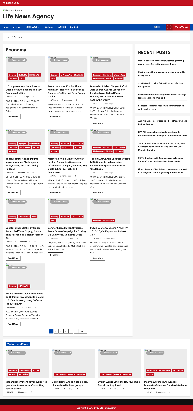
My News (119, 79)
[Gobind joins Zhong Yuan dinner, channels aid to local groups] (73, 363)
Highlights (23, 75)
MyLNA (16, 27)
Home (5, 27)
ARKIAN (62, 27)
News (22, 79)
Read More (14, 117)
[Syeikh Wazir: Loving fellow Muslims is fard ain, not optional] (119, 363)
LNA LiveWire (32, 27)
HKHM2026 (152, 370)
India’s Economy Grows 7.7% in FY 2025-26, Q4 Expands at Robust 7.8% (109, 231)
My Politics (23, 374)
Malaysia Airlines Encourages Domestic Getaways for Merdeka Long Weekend (165, 385)
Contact (74, 27)
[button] (157, 27)
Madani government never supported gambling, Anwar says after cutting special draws (26, 385)
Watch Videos (181, 27)
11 (76, 331)
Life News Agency (28, 16)
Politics (12, 220)
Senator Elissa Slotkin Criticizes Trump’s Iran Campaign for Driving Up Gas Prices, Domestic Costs (67, 231)
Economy (12, 75)
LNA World (13, 79)
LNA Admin (11, 307)
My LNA (109, 79)
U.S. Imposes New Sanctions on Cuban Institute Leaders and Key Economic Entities (24, 89)
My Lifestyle (178, 370)
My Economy (98, 79)
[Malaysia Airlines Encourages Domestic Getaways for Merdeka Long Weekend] (165, 363)
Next (83, 331)
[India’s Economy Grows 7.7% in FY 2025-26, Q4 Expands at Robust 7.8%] (110, 211)
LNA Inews (11, 97)
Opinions (49, 27)
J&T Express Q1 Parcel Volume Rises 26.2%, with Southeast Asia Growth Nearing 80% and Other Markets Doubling (161, 146)
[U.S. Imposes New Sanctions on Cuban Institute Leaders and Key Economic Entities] (25, 69)
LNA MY (95, 103)
